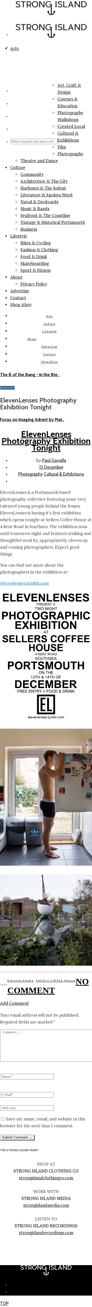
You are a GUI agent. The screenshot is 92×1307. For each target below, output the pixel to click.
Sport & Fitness (35, 270)
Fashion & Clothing (39, 250)
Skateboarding (34, 263)
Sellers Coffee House (56, 980)
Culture (17, 167)
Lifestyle (18, 236)
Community (32, 174)
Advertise (19, 291)
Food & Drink (33, 256)
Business (28, 229)
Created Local (71, 126)
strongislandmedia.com (46, 1205)
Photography (70, 154)
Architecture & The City (44, 181)
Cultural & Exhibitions (64, 474)
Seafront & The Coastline (45, 215)
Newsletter (51, 1284)
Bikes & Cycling (35, 243)
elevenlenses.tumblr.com (24, 583)
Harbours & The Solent (43, 188)
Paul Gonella (54, 460)
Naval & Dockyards (39, 202)
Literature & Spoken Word (46, 195)
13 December (51, 467)
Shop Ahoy (21, 304)
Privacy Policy (33, 284)
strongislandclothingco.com (46, 1178)
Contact (18, 297)
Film (61, 147)
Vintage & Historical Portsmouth (52, 222)
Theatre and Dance (39, 160)
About (16, 277)
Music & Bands (34, 208)
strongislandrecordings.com (46, 1232)
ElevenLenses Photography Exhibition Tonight (46, 441)
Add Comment (14, 1003)
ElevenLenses (20, 980)
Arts (49, 316)
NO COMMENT (48, 986)
